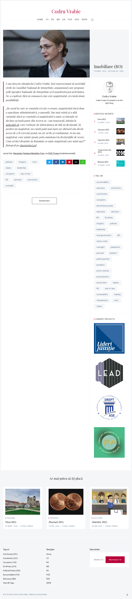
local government (104, 235)
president (101, 265)
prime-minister (103, 271)
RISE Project (54, 153)
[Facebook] (127, 595)
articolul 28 (12, 124)
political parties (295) (11, 571)
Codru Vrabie (66, 11)
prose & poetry (103, 277)
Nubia (45, 594)
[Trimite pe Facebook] (56, 162)
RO (52, 19)
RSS (77, 19)
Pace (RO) (10, 522)
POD (70, 19)
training (117, 294)
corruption (10, 174)
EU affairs (109, 218)
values (8, 168)
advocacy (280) (9, 579)
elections (115, 212)
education (101, 212)
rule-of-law (25, 174)
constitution (102, 194)
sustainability (102, 294)
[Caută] (92, 19)
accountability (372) (11, 575)
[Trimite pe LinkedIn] (63, 162)
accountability (103, 182)
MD (58, 19)
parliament (115, 247)
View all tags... (9, 583)
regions (116, 283)
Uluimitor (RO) (99, 522)
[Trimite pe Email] (76, 162)
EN (64, 19)
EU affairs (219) (9, 566)
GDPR (84, 19)
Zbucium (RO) (56, 522)
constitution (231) (10, 558)
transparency (102, 300)
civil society (32, 180)
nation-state (102, 241)
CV (47, 19)
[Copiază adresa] (83, 162)
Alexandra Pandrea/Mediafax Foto (28, 153)
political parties (103, 259)
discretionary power (105, 206)
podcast (113, 253)
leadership (21, 168)
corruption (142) (9, 562)
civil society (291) (10, 554)
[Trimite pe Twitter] (49, 162)
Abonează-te (115, 560)
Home (40, 19)
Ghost (39, 594)
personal (17, 180)
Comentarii (44, 201)
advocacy (101, 188)
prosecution (102, 283)
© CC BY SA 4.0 (8, 594)
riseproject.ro (28, 145)
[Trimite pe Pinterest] (69, 162)
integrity (22, 162)
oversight (10, 186)
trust (34, 162)
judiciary (9, 162)
